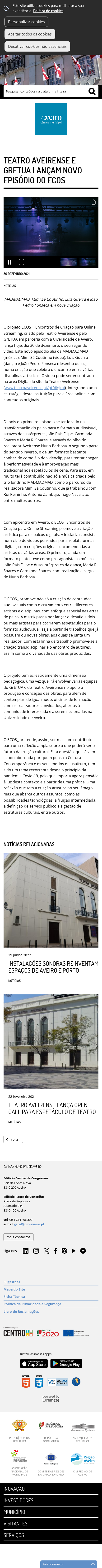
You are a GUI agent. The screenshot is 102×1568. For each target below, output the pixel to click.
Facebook (55, 1251)
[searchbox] (51, 91)
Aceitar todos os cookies (30, 34)
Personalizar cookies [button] (26, 21)
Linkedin (25, 1251)
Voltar (15, 1139)
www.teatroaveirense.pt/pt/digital (35, 387)
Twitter (46, 1251)
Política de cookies (48, 10)
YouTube (73, 1252)
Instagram (36, 1251)
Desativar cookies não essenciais (37, 46)
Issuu (64, 1251)
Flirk (83, 1251)
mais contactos (18, 1237)
